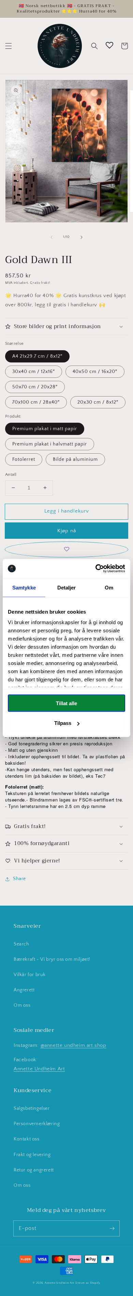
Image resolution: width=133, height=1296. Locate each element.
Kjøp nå (66, 531)
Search (21, 944)
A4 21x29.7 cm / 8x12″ (37, 356)
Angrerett (24, 990)
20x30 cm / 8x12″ (97, 402)
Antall (10, 474)
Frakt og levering (32, 1154)
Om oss (22, 1005)
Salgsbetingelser (32, 1108)
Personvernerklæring (37, 1124)
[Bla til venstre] (51, 237)
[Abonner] (111, 1228)
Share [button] (19, 878)
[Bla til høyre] (81, 237)
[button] (8, 45)
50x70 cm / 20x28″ (35, 387)
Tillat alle (66, 703)
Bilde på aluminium (75, 459)
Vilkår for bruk (30, 974)
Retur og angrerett (34, 1170)
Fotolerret (23, 459)
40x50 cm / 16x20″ (95, 371)
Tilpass (62, 723)
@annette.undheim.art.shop (73, 1045)
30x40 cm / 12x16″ (33, 371)
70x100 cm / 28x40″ (36, 402)
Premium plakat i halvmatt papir (49, 444)
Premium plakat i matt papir (44, 429)
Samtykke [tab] (24, 587)
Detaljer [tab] (66, 587)
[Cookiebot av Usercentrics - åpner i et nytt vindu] (95, 568)
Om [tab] (109, 587)
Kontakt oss (27, 1139)
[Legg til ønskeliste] (66, 549)
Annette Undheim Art (39, 1069)
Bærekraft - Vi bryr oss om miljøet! (52, 959)
